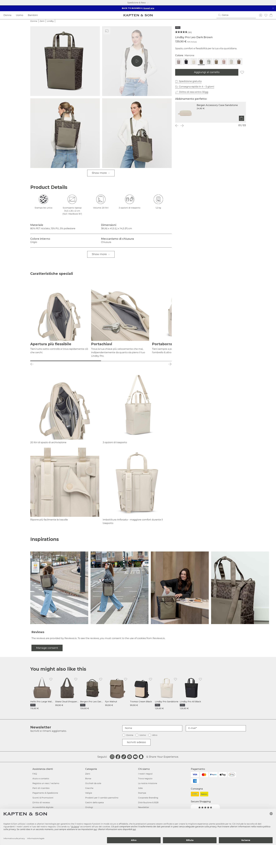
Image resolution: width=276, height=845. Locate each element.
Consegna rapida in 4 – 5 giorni (196, 86)
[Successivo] (182, 125)
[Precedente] (177, 125)
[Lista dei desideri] (265, 15)
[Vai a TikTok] (123, 756)
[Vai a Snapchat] (141, 756)
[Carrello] (271, 15)
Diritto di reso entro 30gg (193, 92)
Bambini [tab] (33, 15)
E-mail (192, 728)
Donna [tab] (7, 15)
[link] (42, 693)
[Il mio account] (260, 15)
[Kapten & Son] (138, 15)
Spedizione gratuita (190, 81)
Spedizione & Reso (136, 2)
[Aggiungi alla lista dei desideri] (242, 72)
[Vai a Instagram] (112, 756)
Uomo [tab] (19, 15)
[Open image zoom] (65, 61)
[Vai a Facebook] (118, 756)
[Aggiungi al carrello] (241, 118)
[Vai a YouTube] (135, 756)
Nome (128, 728)
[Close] (273, 8)
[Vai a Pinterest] (129, 756)
